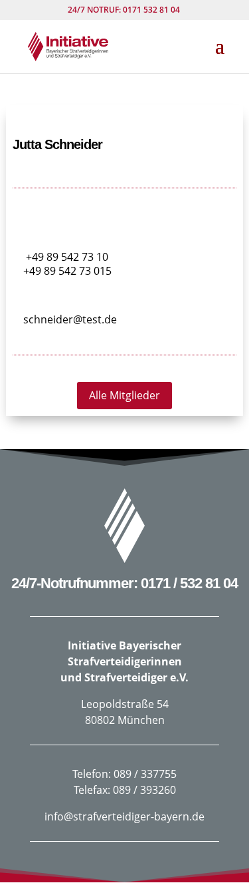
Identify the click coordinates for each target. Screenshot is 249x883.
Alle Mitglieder (124, 395)
